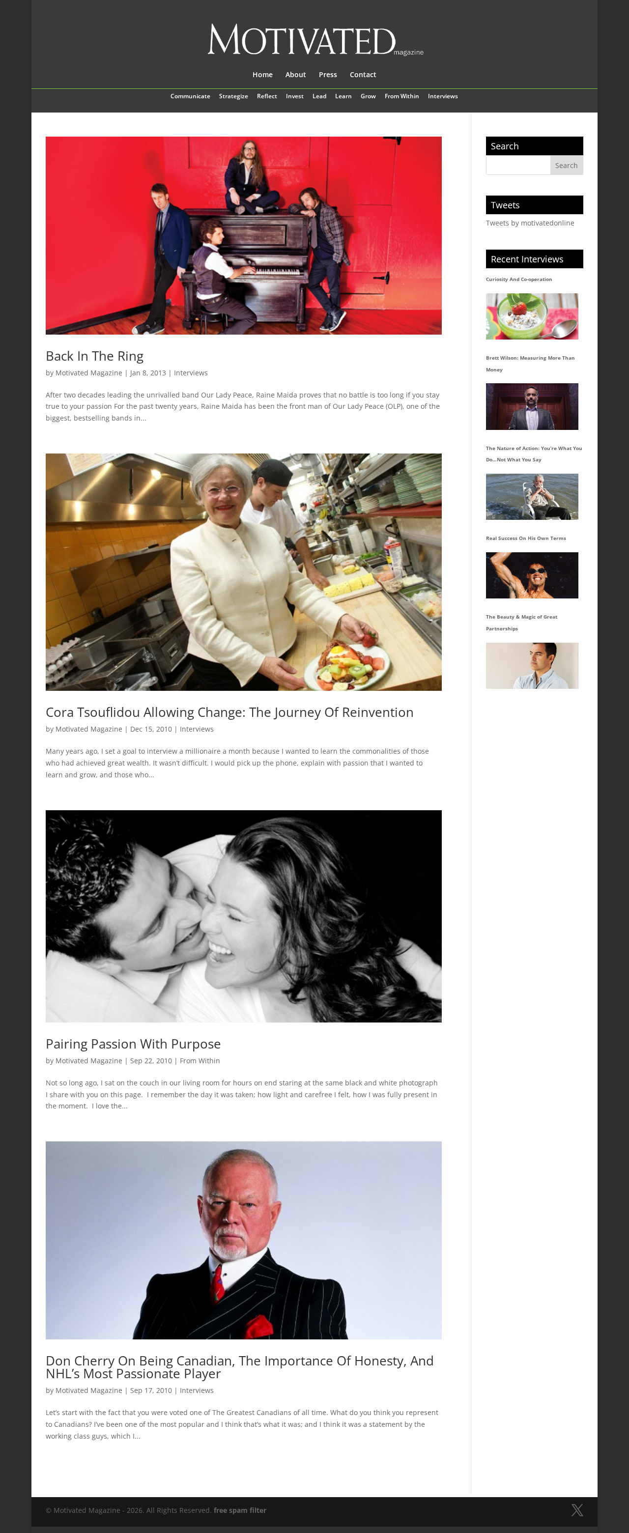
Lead (319, 96)
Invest (295, 96)
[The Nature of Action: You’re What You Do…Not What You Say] (532, 497)
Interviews (443, 96)
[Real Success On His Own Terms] (532, 575)
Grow (368, 96)
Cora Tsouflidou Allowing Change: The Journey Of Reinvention (230, 712)
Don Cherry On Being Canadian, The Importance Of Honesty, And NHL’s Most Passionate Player (240, 1367)
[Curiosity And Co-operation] (532, 316)
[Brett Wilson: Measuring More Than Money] (532, 406)
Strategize (233, 96)
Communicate (190, 96)
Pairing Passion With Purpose (133, 1043)
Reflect (267, 96)
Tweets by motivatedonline (530, 222)
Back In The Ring (94, 356)
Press (328, 75)
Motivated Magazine (89, 372)
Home (263, 75)
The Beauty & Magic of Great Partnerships (521, 622)
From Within (402, 96)
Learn (343, 96)
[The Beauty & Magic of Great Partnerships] (532, 666)
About (296, 75)
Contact (363, 75)
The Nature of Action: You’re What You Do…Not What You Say (534, 454)
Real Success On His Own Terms (526, 538)
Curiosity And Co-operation (519, 279)
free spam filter (240, 1510)
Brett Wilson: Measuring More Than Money (530, 363)
